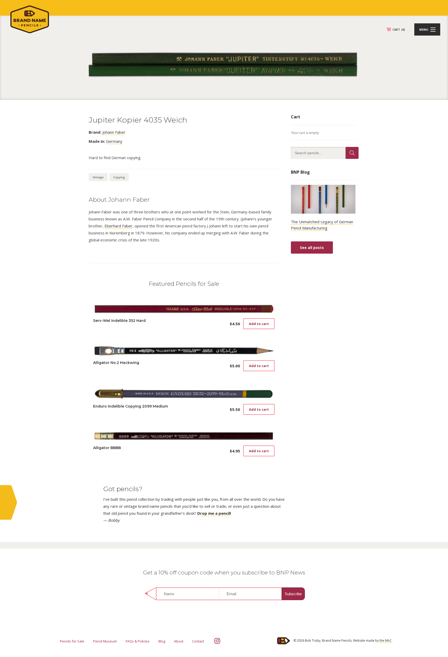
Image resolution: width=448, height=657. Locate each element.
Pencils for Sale (72, 641)
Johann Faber (113, 132)
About (178, 641)
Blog (161, 641)
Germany (114, 141)
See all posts (312, 247)
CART (399, 29)
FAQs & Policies (138, 641)
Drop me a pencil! (214, 513)
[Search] (352, 153)
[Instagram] (217, 641)
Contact (198, 641)
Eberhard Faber (118, 225)
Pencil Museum (105, 641)
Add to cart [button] (259, 323)
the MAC (386, 640)
